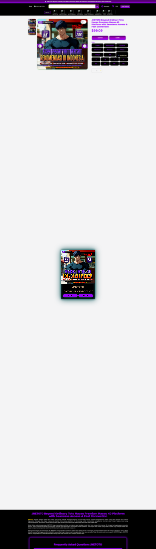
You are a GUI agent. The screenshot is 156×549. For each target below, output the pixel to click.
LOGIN (70, 295)
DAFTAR (85, 295)
